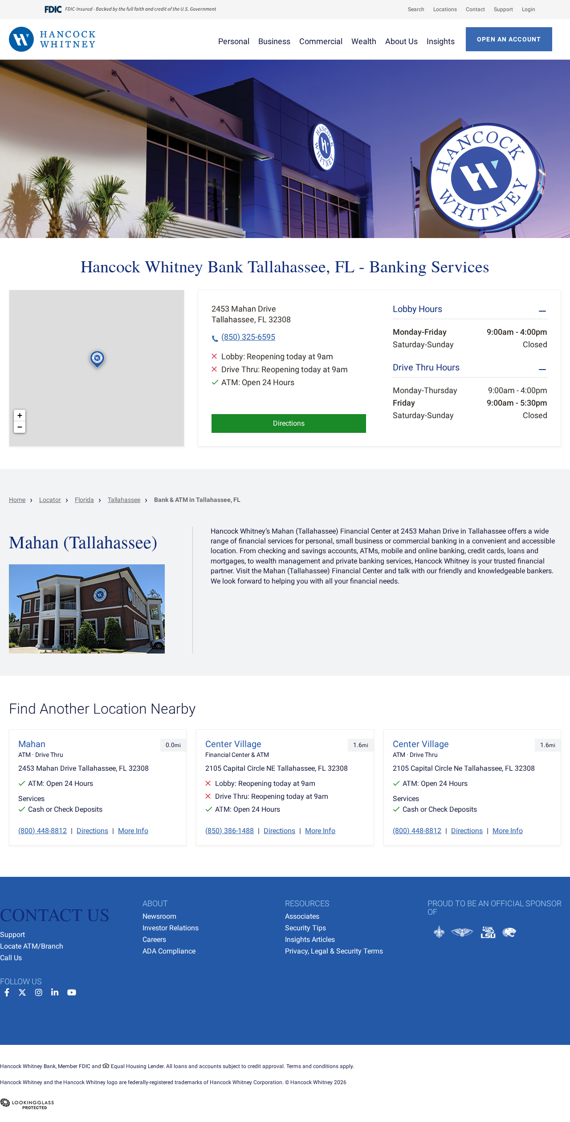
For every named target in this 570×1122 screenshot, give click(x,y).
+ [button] (19, 415)
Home (17, 499)
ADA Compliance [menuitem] (168, 951)
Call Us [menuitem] (11, 957)
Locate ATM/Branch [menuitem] (31, 946)
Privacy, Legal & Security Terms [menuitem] (334, 951)
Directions (289, 423)
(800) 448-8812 (42, 830)
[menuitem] (411, 9)
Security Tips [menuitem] (305, 928)
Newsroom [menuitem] (159, 916)
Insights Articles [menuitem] (310, 939)
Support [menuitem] (12, 934)
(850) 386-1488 (229, 830)
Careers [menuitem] (154, 939)
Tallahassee (124, 499)
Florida (84, 499)
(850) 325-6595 (248, 336)
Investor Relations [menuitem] (170, 928)
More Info (133, 830)
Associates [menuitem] (302, 916)
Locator (50, 499)
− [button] (19, 427)
